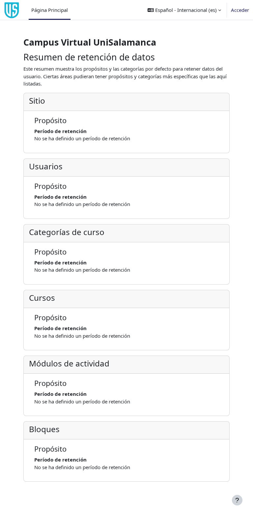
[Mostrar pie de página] (237, 500)
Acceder (240, 10)
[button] (184, 10)
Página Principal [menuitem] (49, 10)
